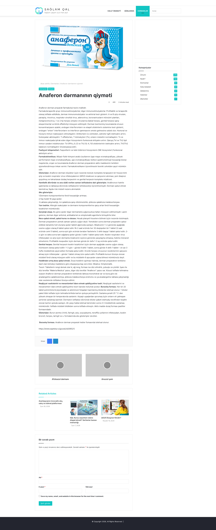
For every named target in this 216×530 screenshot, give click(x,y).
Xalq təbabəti (114, 11)
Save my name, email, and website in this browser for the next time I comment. (72, 496)
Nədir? (142, 79)
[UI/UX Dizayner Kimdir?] (115, 407)
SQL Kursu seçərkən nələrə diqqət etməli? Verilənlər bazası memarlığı (83, 420)
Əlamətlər (144, 99)
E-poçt (42, 487)
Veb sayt (89, 487)
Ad (40, 477)
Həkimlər (143, 95)
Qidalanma (129, 11)
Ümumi (51, 89)
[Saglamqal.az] (52, 11)
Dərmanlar (143, 11)
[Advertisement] (158, 39)
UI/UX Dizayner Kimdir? (111, 418)
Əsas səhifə (45, 84)
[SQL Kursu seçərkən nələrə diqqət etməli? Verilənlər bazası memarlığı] (84, 407)
